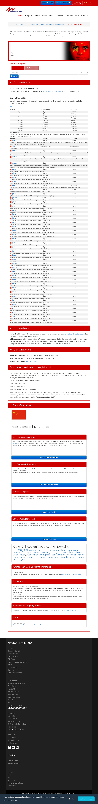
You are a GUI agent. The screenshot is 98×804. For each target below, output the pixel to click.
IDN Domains (13, 656)
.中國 (13, 146)
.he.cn (13, 222)
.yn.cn (13, 316)
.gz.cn (13, 210)
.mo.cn (14, 263)
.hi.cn (13, 226)
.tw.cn (13, 304)
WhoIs (10, 700)
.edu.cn (14, 185)
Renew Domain (13, 763)
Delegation (12, 716)
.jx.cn (13, 251)
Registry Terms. (69, 610)
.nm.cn (14, 267)
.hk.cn (13, 230)
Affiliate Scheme (14, 692)
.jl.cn (13, 243)
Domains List (13, 654)
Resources (12, 727)
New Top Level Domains (17, 662)
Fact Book (11, 713)
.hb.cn (13, 218)
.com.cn (14, 151)
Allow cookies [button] (86, 799)
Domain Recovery (15, 673)
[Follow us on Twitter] (13, 747)
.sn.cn (13, 292)
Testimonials (12, 743)
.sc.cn (13, 280)
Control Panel (13, 761)
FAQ (9, 778)
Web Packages (13, 694)
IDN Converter (13, 659)
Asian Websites (47, 24)
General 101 (12, 719)
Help (77, 16)
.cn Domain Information (49, 485)
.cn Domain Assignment (49, 457)
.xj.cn (13, 308)
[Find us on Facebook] (9, 747)
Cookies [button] (14, 800)
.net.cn (14, 157)
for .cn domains (31, 361)
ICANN (15, 443)
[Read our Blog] (17, 747)
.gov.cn (14, 198)
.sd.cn (13, 284)
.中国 (13, 140)
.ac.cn (13, 169)
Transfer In (12, 686)
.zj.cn (13, 320)
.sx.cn (13, 296)
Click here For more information (71, 574)
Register (28, 16)
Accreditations (13, 740)
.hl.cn (13, 234)
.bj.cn (13, 177)
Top (9, 775)
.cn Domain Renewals (49, 539)
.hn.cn (13, 239)
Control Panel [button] (46, 3)
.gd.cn (13, 194)
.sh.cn (13, 288)
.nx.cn (13, 271)
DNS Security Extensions (17, 724)
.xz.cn (13, 312)
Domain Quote (13, 667)
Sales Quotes (47, 16)
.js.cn (13, 247)
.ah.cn (13, 173)
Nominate (19, 24)
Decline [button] (72, 799)
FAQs (10, 702)
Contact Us (86, 16)
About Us (11, 735)
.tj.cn (13, 300)
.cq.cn (13, 181)
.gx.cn (13, 206)
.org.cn (14, 163)
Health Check (13, 689)
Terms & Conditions (15, 705)
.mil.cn (13, 259)
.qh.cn (13, 275)
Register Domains (14, 651)
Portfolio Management (16, 683)
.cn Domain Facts (49, 512)
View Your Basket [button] (62, 3)
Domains (59, 16)
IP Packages (12, 681)
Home (20, 16)
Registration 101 (14, 721)
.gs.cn (13, 202)
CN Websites (60, 24)
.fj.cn (13, 189)
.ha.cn (13, 214)
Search (14, 76)
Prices (37, 16)
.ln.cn (13, 255)
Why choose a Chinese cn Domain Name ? (27, 625)
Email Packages (14, 697)
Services (69, 16)
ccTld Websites (32, 24)
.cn (11, 107)
